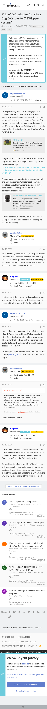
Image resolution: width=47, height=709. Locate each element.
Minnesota (39, 100)
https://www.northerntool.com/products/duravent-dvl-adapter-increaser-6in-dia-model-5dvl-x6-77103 (23, 170)
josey (11, 549)
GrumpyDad (13, 596)
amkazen (12, 504)
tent (3, 29)
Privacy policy (10, 646)
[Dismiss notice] (42, 37)
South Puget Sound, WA (23, 286)
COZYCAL (12, 572)
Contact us (9, 641)
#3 (44, 293)
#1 (44, 107)
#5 (44, 385)
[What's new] (38, 5)
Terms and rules (26, 641)
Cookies (9, 637)
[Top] (36, 646)
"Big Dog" (18, 139)
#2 (44, 249)
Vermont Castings (26, 596)
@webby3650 (14, 354)
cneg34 (14, 602)
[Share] (40, 107)
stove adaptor (37, 26)
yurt (9, 29)
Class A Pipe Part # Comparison (23, 501)
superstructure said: (11, 390)
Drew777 (14, 557)
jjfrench (11, 525)
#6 (44, 445)
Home (30, 646)
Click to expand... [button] (23, 413)
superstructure (9, 26)
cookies (25, 663)
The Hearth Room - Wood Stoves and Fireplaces (30, 515)
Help (22, 646)
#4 (44, 327)
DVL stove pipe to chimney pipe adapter (26, 522)
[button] (4, 5)
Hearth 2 (25, 637)
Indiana (16, 242)
